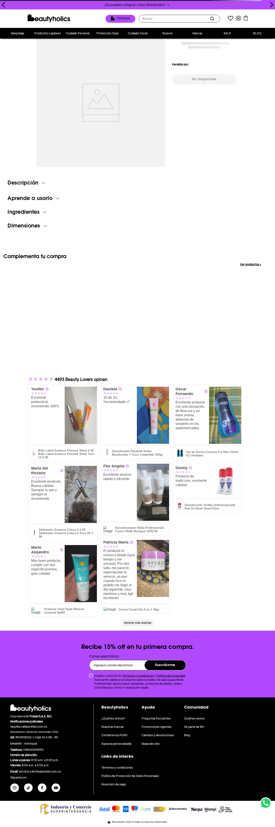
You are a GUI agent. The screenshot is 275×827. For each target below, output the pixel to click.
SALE (227, 33)
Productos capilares (47, 33)
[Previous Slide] (3, 5)
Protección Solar (107, 33)
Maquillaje (17, 33)
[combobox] (179, 19)
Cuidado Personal (77, 33)
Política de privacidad (171, 675)
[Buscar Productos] (212, 18)
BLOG (257, 33)
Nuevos (167, 33)
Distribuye (123, 18)
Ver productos (250, 264)
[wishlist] (230, 18)
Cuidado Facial (137, 33)
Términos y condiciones (138, 675)
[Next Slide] (271, 5)
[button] (137, 4)
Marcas (197, 33)
